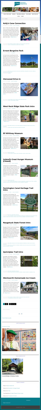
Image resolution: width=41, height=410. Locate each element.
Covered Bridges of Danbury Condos (10, 376)
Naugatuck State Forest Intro (16, 223)
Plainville (15, 216)
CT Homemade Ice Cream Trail (15, 44)
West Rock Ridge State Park (20, 127)
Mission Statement (6, 402)
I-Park (9, 390)
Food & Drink (10, 43)
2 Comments (13, 52)
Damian (11, 153)
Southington (28, 216)
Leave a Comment (16, 25)
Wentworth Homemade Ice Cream (19, 278)
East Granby (18, 215)
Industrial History (22, 153)
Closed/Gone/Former (13, 181)
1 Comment (13, 108)
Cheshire (11, 215)
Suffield (32, 216)
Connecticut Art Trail (30, 181)
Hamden (22, 44)
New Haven (13, 127)
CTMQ (20, 4)
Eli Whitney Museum (13, 133)
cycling (14, 215)
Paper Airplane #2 (10, 385)
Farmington (23, 215)
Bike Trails (9, 214)
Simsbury (24, 216)
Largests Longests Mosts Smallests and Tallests (11, 182)
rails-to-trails (19, 216)
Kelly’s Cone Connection (14, 23)
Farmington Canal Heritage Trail (31, 215)
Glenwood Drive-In (12, 79)
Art (8, 181)
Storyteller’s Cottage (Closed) (14, 388)
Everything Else (10, 71)
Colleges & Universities (21, 181)
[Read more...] (14, 65)
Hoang (17, 153)
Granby (4, 216)
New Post (27, 43)
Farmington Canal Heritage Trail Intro (18, 189)
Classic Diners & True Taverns (13, 99)
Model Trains (28, 153)
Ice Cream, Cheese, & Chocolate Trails (19, 43)
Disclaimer (28, 400)
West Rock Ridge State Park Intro (19, 106)
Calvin (9, 44)
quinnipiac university (24, 182)
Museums (9, 152)
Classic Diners (12, 100)
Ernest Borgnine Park (13, 51)
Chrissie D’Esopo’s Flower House (16, 393)
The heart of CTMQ (6, 326)
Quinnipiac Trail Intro (13, 252)
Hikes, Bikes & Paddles (11, 125)
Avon (9, 215)
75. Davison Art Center (12, 395)
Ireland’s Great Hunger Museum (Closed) (18, 160)
